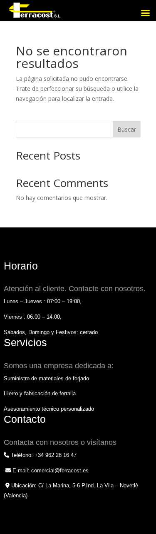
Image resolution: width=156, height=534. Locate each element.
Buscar (126, 129)
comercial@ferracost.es (60, 470)
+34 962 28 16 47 (56, 455)
